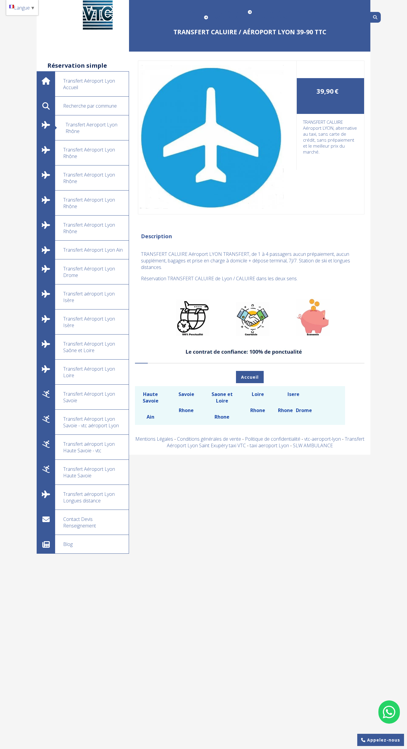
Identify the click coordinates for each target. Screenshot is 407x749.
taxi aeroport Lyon (270, 445)
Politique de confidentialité (272, 439)
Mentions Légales (154, 439)
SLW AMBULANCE (313, 445)
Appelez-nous (383, 740)
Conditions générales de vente (209, 439)
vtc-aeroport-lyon (323, 439)
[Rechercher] (375, 17)
